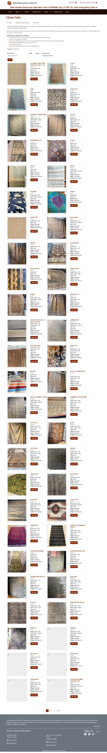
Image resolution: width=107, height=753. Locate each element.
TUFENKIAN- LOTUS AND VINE (78, 397)
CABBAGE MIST (74, 320)
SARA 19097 (73, 576)
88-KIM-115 (33, 628)
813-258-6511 (12, 743)
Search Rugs (10, 53)
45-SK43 (72, 140)
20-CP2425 (33, 191)
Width (30, 53)
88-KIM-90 (73, 628)
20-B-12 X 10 (33, 422)
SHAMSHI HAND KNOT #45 (37, 576)
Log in (98, 731)
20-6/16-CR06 (74, 474)
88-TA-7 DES (33, 653)
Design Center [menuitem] (58, 12)
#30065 (32, 294)
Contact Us (72, 2)
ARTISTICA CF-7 (74, 294)
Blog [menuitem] (67, 12)
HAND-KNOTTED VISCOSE (77, 602)
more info (34, 79)
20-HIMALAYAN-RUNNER (37, 551)
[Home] (10, 3)
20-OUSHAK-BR (74, 243)
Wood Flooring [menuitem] (36, 12)
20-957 (72, 422)
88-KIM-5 (32, 243)
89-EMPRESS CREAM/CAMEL (38, 114)
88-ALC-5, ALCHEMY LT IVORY (38, 397)
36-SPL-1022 (73, 345)
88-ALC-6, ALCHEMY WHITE (77, 371)
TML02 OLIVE (34, 474)
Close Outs (36, 22)
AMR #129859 (74, 217)
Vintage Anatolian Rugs (22, 22)
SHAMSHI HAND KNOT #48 (77, 551)
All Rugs (9, 22)
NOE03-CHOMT (74, 268)
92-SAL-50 (33, 602)
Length (37, 53)
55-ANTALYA (33, 499)
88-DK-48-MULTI (34, 268)
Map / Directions (12, 740)
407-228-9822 (52, 745)
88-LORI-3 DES (74, 653)
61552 (32, 89)
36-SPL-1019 (73, 89)
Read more (97, 726)
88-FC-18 (72, 114)
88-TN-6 (72, 166)
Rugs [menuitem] (16, 12)
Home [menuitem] (10, 12)
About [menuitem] (45, 12)
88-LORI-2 (33, 371)
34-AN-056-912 (34, 679)
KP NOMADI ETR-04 (35, 140)
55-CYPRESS (33, 448)
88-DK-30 (72, 448)
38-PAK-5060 (33, 525)
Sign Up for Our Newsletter (88, 2)
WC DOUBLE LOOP (35, 345)
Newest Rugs (46, 53)
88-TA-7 (32, 166)
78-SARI (72, 191)
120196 (72, 63)
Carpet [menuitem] (27, 12)
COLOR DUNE (34, 217)
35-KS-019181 (74, 499)
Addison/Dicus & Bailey (25, 3)
